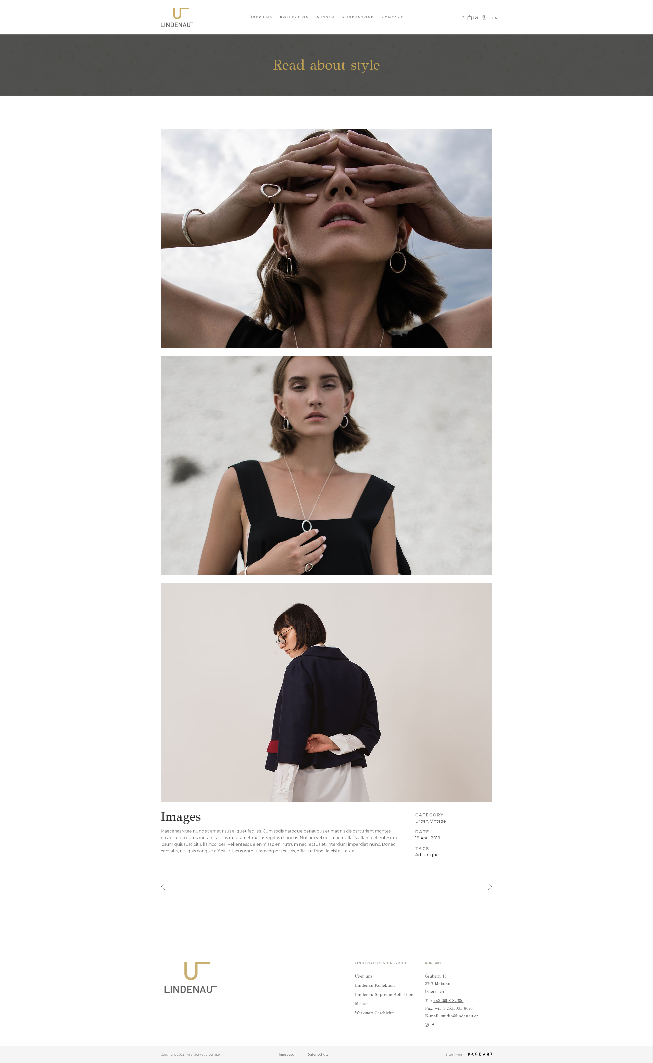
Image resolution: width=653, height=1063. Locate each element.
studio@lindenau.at (459, 1016)
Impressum (288, 1054)
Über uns (363, 976)
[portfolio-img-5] (326, 692)
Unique (431, 854)
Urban (421, 821)
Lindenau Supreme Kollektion (384, 994)
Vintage (438, 821)
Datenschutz (318, 1054)
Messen (362, 1003)
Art (418, 854)
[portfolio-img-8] (326, 238)
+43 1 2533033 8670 (454, 1008)
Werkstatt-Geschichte (375, 1012)
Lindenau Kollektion (375, 985)
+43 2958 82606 (448, 1000)
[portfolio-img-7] (326, 465)
